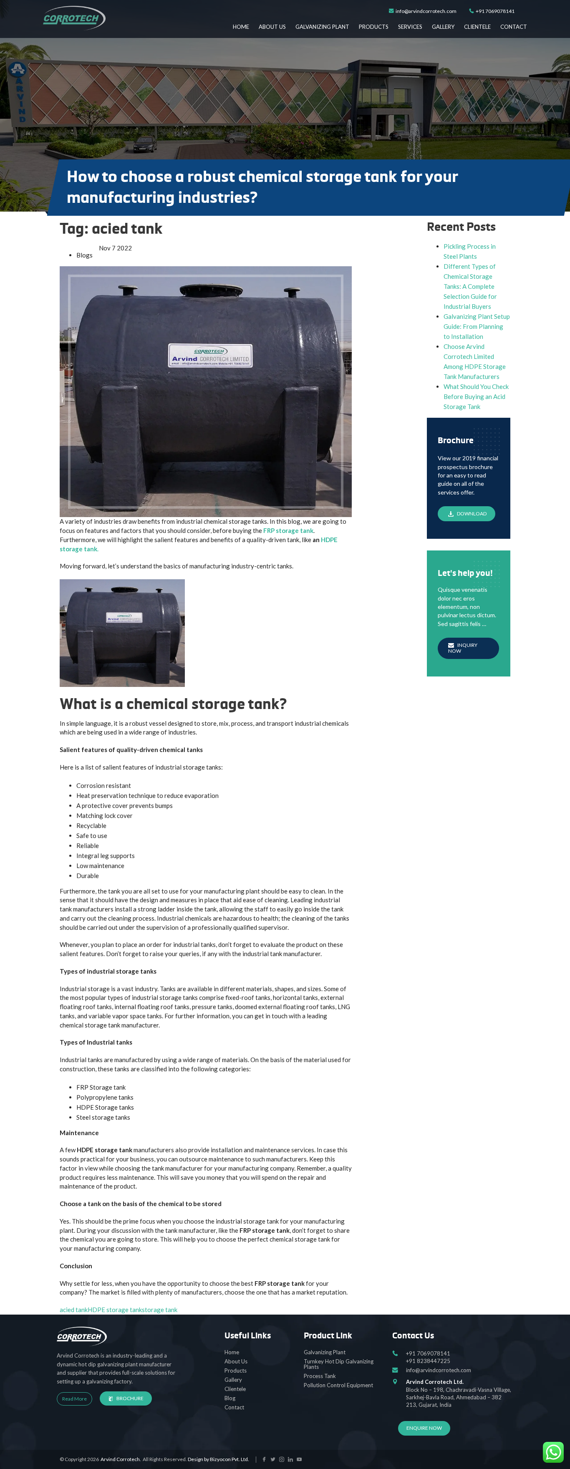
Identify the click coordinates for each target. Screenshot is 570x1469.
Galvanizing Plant (322, 26)
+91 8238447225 (428, 1361)
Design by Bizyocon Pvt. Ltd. (218, 1459)
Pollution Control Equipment (338, 1385)
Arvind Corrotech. (121, 1459)
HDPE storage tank (115, 1309)
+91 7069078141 (495, 11)
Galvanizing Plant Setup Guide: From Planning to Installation (477, 326)
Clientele (477, 26)
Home (241, 26)
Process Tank (320, 1376)
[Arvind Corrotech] (74, 18)
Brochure (130, 1398)
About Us (272, 26)
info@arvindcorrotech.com (426, 11)
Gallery (443, 26)
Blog (229, 1398)
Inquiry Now (462, 648)
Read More (74, 1399)
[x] (264, 1460)
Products (373, 26)
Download (472, 513)
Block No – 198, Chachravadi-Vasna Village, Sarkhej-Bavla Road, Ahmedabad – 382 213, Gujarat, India (458, 1393)
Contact (513, 26)
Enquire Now (424, 1428)
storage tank (159, 1309)
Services (410, 26)
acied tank (74, 1309)
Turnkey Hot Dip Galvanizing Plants (338, 1364)
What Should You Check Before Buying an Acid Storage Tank (476, 396)
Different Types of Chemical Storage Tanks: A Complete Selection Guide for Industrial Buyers (470, 286)
